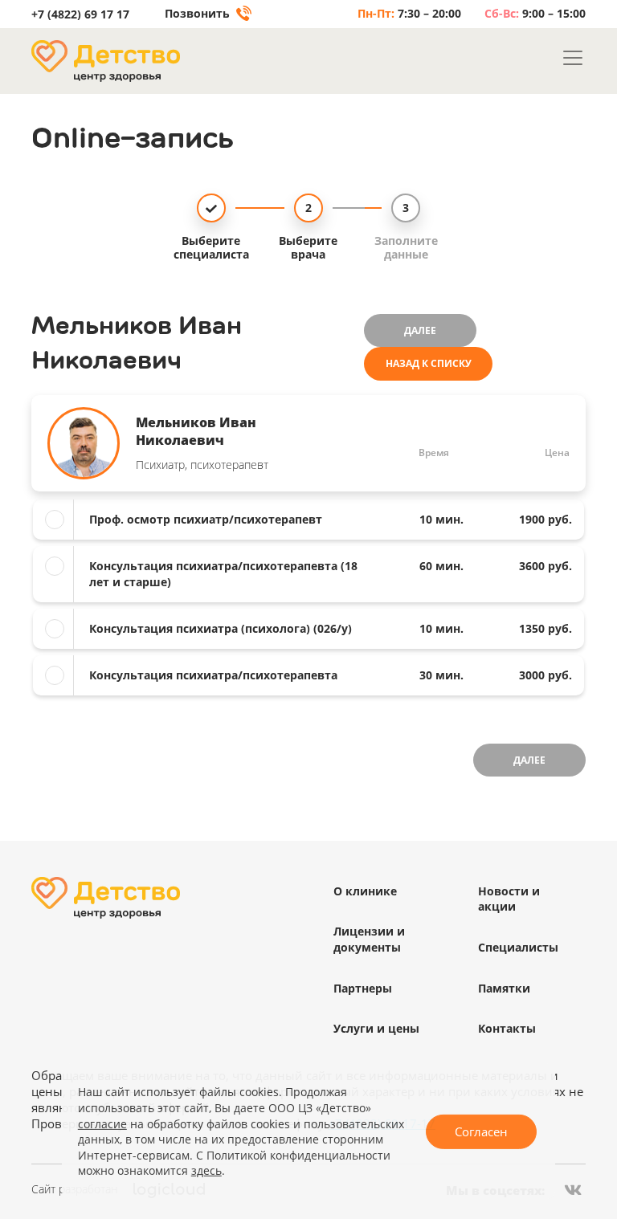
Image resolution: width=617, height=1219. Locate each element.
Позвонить (199, 14)
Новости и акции (509, 899)
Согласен (481, 1131)
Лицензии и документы (369, 939)
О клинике (365, 891)
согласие (102, 1123)
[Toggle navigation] (573, 58)
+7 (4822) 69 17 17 (80, 15)
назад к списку (429, 363)
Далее (420, 330)
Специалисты (518, 947)
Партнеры (362, 988)
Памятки (504, 988)
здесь (206, 1170)
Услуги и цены (376, 1028)
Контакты (507, 1028)
